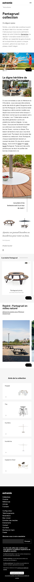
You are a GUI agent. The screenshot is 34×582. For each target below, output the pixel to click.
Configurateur (7, 511)
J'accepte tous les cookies (17, 573)
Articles (5, 504)
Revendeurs (7, 516)
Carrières (6, 528)
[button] (26, 69)
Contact (5, 525)
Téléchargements (8, 513)
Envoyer (27, 541)
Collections (6, 497)
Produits (5, 499)
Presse (5, 532)
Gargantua (24, 34)
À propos (6, 506)
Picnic (5, 144)
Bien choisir (7, 518)
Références (6, 502)
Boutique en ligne (8, 530)
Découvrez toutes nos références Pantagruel (13, 313)
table (19, 144)
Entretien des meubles (10, 520)
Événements (7, 523)
